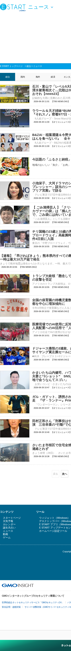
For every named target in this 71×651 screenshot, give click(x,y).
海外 (38, 77)
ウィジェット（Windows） (54, 517)
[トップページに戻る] (13, 7)
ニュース (37, 66)
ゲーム (7, 537)
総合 (29, 66)
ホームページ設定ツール (53, 530)
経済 (53, 77)
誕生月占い (9, 527)
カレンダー (9, 524)
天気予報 (8, 521)
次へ (64, 473)
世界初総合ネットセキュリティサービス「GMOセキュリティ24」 (33, 602)
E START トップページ (11, 66)
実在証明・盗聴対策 (11, 607)
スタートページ (12, 517)
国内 (23, 77)
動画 (5, 534)
